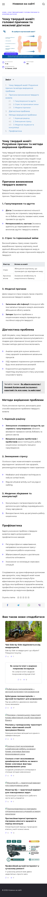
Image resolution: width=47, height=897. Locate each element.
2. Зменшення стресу (22, 121)
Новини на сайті (24, 3)
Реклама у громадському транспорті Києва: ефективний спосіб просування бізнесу (23, 727)
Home (4, 12)
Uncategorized (11, 54)
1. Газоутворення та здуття (24, 101)
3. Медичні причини (21, 108)
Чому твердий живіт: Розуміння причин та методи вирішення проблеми (21, 88)
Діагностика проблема (19, 111)
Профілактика (15, 131)
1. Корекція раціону (21, 118)
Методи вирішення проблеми (23, 115)
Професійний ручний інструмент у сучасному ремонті (22, 867)
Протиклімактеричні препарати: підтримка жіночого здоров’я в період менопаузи (21, 821)
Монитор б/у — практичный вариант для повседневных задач (23, 791)
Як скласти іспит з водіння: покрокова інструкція (23, 667)
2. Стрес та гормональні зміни (25, 104)
